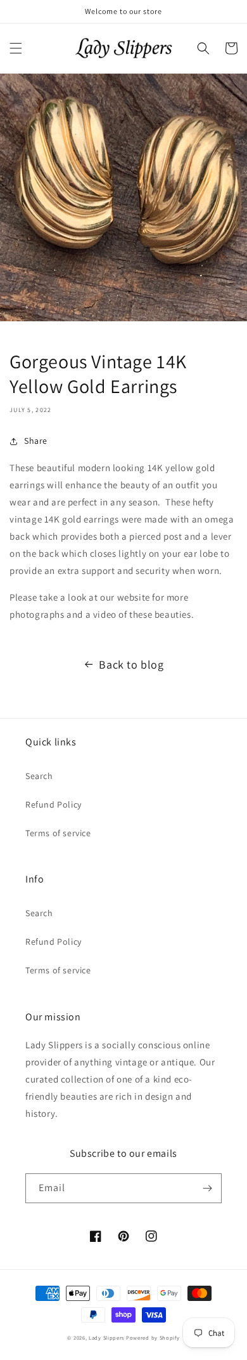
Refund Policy (53, 804)
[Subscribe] (207, 1188)
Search (39, 776)
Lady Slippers (106, 1337)
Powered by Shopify (153, 1337)
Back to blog (131, 664)
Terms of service (58, 833)
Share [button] (36, 440)
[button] (16, 48)
